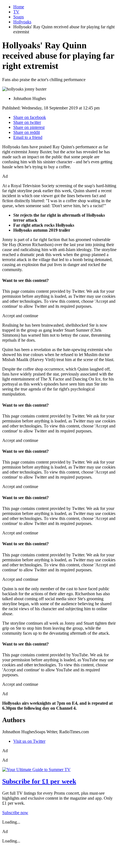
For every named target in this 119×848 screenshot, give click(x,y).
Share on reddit (26, 132)
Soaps (18, 16)
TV (16, 11)
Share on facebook (29, 117)
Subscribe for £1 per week (39, 781)
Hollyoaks (22, 21)
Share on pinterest (29, 127)
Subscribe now (15, 812)
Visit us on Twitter (29, 741)
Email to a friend (27, 137)
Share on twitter (27, 122)
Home (18, 6)
